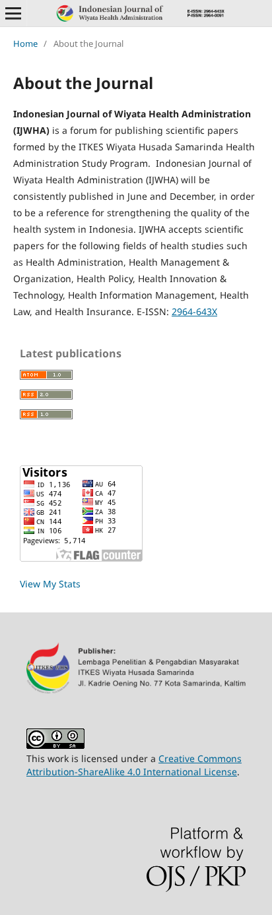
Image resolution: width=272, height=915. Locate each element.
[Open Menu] (13, 13)
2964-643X (194, 311)
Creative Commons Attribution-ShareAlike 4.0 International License (134, 765)
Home (25, 43)
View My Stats (50, 583)
